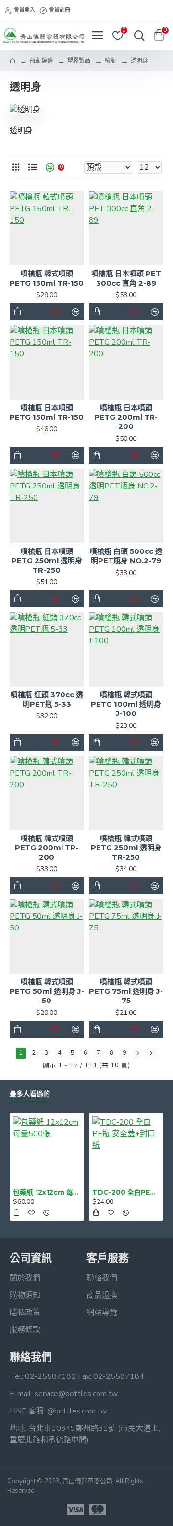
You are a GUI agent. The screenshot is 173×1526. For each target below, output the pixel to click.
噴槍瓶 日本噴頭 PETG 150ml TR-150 (47, 412)
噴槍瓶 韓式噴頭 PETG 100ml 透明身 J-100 (126, 704)
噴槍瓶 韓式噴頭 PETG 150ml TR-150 (47, 278)
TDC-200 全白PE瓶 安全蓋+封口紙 (126, 1192)
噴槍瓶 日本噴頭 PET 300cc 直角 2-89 (126, 278)
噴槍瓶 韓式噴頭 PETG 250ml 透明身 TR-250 (126, 848)
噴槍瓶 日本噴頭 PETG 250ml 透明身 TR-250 (47, 561)
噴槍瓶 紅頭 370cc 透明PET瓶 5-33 (47, 699)
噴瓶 (110, 60)
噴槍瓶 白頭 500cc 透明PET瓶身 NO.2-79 (126, 556)
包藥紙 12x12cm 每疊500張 (47, 1192)
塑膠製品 (78, 60)
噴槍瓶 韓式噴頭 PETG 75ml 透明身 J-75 (126, 991)
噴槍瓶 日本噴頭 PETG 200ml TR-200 (126, 417)
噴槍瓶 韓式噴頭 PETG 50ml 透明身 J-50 (47, 991)
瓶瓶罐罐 (41, 60)
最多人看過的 (30, 1094)
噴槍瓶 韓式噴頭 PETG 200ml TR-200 (46, 848)
